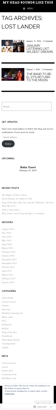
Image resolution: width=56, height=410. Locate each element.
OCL (4, 320)
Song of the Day (9, 332)
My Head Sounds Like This (28, 2)
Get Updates (9, 122)
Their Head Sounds (11, 339)
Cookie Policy (10, 393)
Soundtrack (7, 335)
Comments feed (9, 374)
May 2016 (6, 240)
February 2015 (9, 278)
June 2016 (6, 236)
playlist (5, 328)
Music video (7, 316)
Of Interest (7, 324)
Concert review (9, 301)
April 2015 (7, 270)
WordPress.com (9, 378)
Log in (5, 366)
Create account (9, 362)
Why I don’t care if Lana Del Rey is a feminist (23, 213)
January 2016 (8, 255)
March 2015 (7, 274)
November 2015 (9, 263)
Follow (8, 143)
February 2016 (9, 251)
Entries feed (7, 370)
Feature (5, 305)
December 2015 (9, 259)
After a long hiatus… (12, 209)
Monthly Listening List (12, 312)
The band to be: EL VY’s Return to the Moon (39, 77)
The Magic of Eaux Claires (14, 194)
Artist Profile (7, 297)
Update (5, 347)
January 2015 (8, 282)
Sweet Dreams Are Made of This (17, 198)
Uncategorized (8, 343)
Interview (6, 309)
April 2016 (7, 244)
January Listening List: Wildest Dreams (39, 49)
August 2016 (8, 228)
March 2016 (7, 247)
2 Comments (47, 69)
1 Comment (48, 41)
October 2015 (8, 267)
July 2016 (6, 232)
